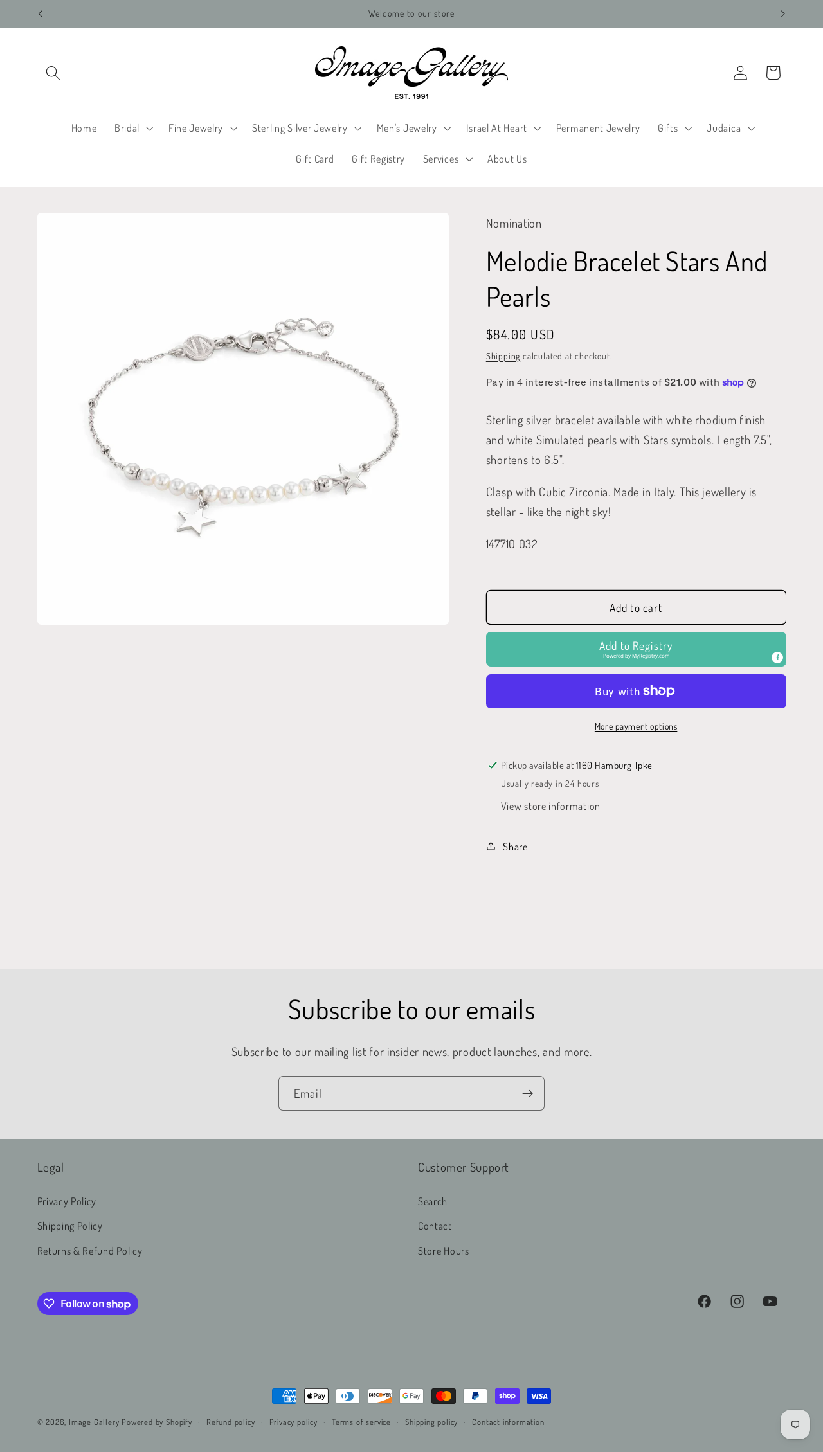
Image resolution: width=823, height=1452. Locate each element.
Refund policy (230, 1422)
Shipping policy (431, 1422)
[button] (53, 73)
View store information (551, 805)
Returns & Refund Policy (90, 1250)
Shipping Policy (70, 1225)
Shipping (503, 355)
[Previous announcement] (40, 14)
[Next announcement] (783, 14)
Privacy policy (293, 1422)
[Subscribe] (527, 1093)
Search (433, 1201)
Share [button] (515, 845)
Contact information (508, 1422)
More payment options (636, 726)
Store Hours (443, 1250)
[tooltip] (777, 657)
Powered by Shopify (157, 1422)
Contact (435, 1225)
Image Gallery (94, 1422)
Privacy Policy (67, 1201)
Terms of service (361, 1422)
